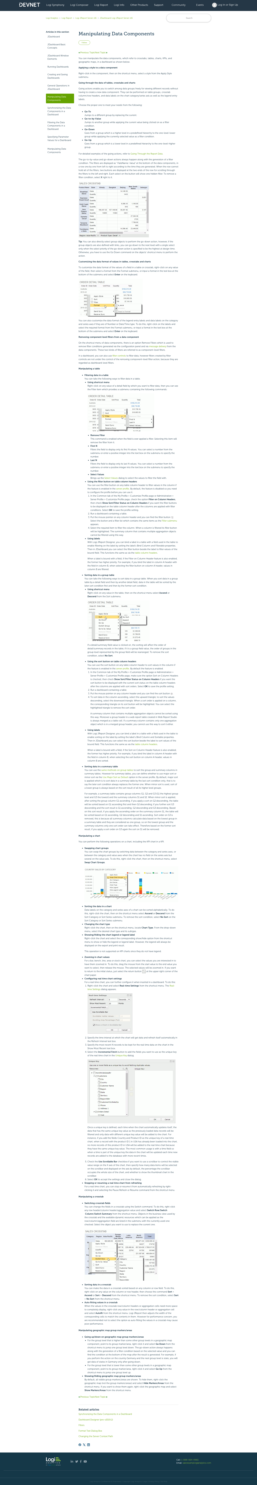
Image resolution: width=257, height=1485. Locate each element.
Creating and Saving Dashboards (57, 76)
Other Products (139, 4)
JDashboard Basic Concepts (56, 46)
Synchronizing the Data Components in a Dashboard (59, 111)
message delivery (157, 346)
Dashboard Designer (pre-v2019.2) (96, 1419)
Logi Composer (79, 4)
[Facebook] (80, 1444)
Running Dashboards (58, 66)
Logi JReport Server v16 (86, 18)
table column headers (146, 552)
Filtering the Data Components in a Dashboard (56, 125)
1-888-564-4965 (190, 1459)
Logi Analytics (52, 18)
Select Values (111, 478)
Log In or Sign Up (227, 4)
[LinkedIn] (88, 1444)
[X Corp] (84, 1444)
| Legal (144, 1481)
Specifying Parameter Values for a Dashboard (59, 138)
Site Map (164, 1481)
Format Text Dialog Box (90, 1430)
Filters (81, 1425)
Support (158, 4)
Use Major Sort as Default (115, 777)
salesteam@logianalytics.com (197, 1463)
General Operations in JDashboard (58, 87)
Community (178, 4)
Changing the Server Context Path (96, 1436)
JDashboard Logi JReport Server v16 (116, 18)
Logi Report (101, 4)
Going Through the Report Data (147, 153)
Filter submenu (169, 520)
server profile (122, 488)
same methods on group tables (117, 770)
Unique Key (121, 1055)
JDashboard (53, 36)
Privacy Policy (154, 1481)
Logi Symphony (55, 4)
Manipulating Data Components (56, 98)
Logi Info (119, 4)
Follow (84, 43)
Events (200, 4)
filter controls (119, 355)
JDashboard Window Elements (58, 57)
